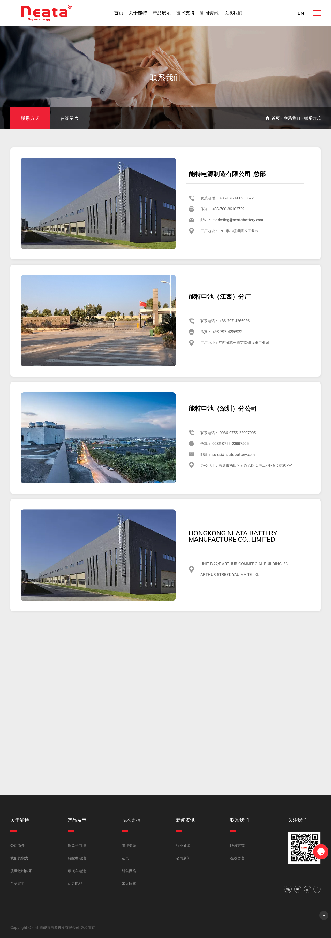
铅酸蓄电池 (77, 858)
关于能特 (138, 13)
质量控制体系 (21, 870)
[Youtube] (297, 890)
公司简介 (17, 845)
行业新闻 (183, 845)
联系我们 (233, 13)
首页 (118, 13)
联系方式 (30, 118)
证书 (125, 858)
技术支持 (185, 13)
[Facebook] (317, 890)
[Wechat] (288, 890)
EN (301, 13)
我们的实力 (19, 858)
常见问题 (129, 883)
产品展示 (161, 13)
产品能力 (17, 883)
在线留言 (69, 118)
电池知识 (129, 845)
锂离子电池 (77, 845)
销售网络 (129, 870)
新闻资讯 (209, 13)
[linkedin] (307, 890)
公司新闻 (183, 858)
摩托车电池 (77, 870)
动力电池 (75, 883)
